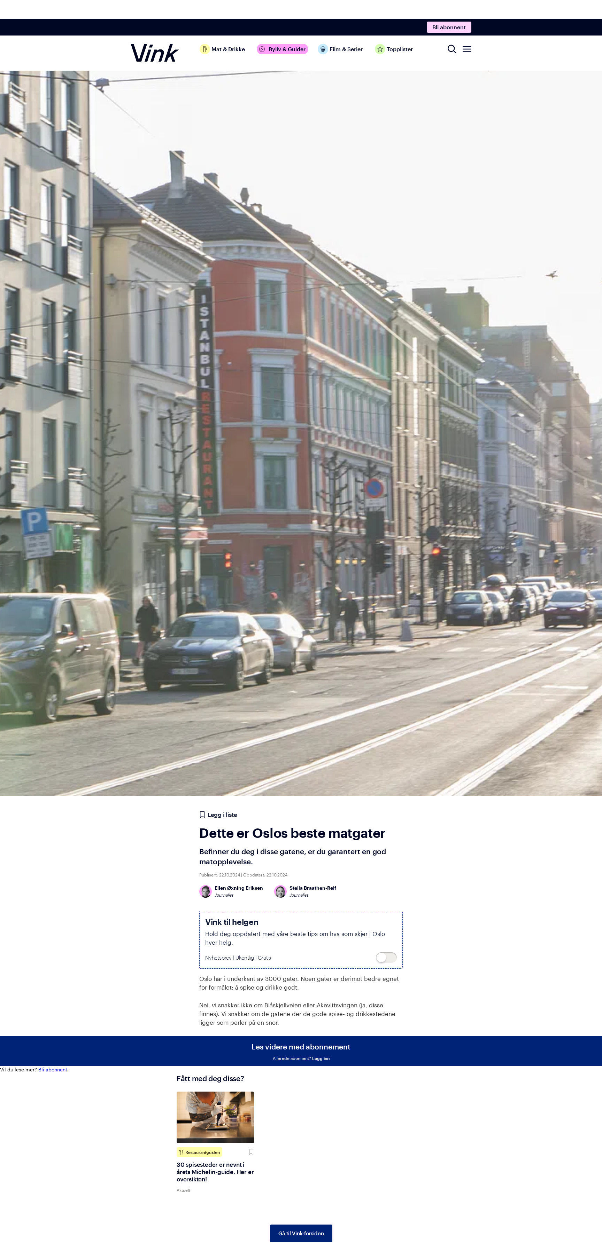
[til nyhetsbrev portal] (386, 957)
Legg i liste (222, 814)
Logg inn (321, 1058)
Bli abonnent (449, 27)
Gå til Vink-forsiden (301, 1233)
